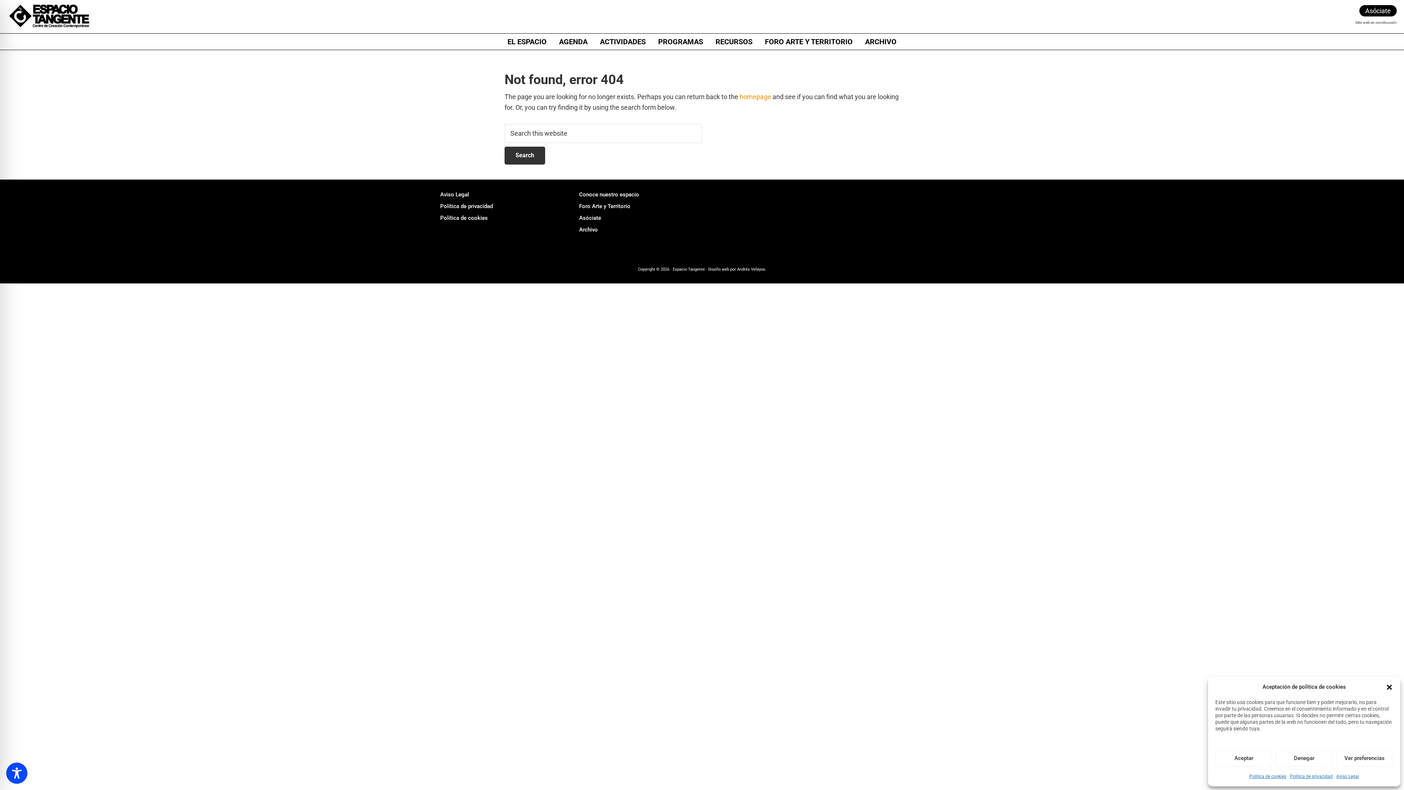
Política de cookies (1267, 776)
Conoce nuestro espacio (609, 194)
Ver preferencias (1364, 758)
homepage (755, 97)
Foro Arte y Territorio (604, 206)
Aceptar (1243, 758)
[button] (1389, 687)
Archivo (588, 229)
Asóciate (1378, 11)
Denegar (1304, 758)
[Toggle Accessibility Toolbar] (16, 773)
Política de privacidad (1311, 776)
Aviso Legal (1347, 776)
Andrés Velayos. (751, 269)
